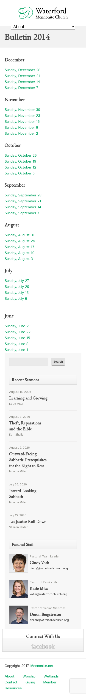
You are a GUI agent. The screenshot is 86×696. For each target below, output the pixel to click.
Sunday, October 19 (20, 161)
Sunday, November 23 (22, 115)
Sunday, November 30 (22, 109)
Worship (29, 676)
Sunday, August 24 (20, 241)
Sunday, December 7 (21, 88)
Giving (30, 682)
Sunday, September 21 (23, 201)
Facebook (43, 646)
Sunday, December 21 (22, 76)
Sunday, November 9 (21, 127)
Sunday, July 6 (16, 298)
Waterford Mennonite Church (43, 12)
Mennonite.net (41, 666)
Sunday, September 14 (23, 207)
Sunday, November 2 (21, 133)
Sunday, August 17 (19, 247)
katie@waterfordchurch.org (48, 594)
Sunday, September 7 (22, 213)
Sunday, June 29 (18, 326)
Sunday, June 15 (17, 338)
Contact (11, 682)
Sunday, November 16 (22, 121)
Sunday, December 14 (22, 82)
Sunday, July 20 (17, 286)
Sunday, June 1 (16, 350)
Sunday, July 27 (17, 281)
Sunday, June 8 (16, 344)
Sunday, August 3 (19, 259)
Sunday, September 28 (23, 195)
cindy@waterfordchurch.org (49, 568)
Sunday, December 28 (22, 70)
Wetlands (51, 676)
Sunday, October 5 (20, 173)
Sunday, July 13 (17, 292)
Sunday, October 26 (21, 155)
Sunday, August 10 (19, 253)
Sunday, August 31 (19, 235)
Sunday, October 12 (20, 167)
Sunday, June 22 (18, 332)
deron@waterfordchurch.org (49, 620)
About (9, 676)
